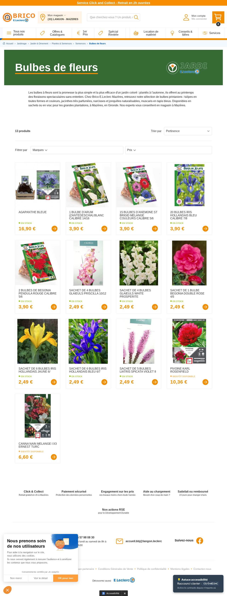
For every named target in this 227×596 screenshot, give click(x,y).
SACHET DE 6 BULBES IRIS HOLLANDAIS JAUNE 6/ (37, 370)
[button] (7, 590)
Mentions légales (179, 568)
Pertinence (173, 131)
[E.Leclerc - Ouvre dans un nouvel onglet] (123, 581)
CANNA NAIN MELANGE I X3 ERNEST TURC (38, 445)
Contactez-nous (202, 568)
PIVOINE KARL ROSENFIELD (180, 370)
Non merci (16, 578)
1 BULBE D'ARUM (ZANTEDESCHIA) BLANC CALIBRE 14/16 (86, 215)
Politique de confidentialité (151, 568)
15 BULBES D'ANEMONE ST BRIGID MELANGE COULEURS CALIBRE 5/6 (138, 215)
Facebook (199, 540)
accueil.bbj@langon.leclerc (144, 541)
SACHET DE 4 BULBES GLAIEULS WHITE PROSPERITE (135, 293)
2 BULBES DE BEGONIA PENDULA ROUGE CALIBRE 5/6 (38, 293)
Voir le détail (41, 578)
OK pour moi (65, 578)
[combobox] (113, 17)
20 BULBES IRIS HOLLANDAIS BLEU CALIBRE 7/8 (183, 215)
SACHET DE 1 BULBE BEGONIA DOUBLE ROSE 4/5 (187, 293)
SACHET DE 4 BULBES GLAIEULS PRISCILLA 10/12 (87, 292)
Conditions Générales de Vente (115, 568)
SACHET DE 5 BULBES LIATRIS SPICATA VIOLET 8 (138, 370)
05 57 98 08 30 (85, 537)
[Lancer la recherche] (136, 17)
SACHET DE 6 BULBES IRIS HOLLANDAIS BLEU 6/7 (88, 370)
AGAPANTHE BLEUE (33, 212)
